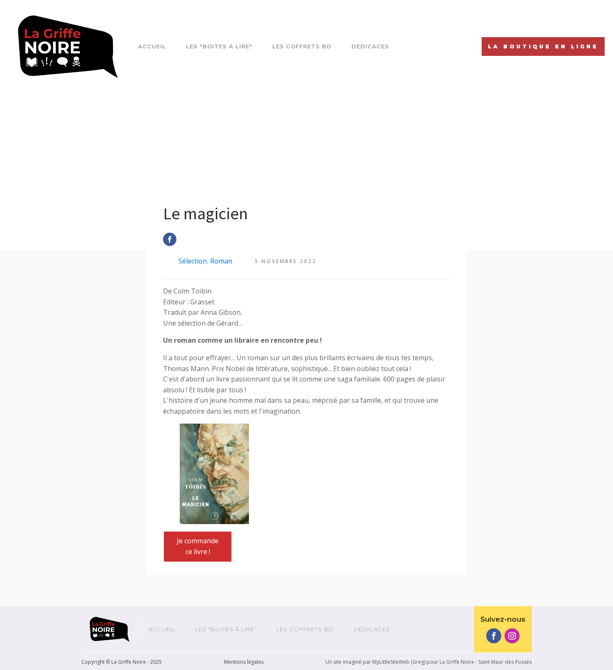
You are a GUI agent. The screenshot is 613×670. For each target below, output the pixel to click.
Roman (221, 261)
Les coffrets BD (302, 46)
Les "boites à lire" (219, 46)
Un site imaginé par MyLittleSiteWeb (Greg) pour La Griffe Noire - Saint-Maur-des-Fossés (428, 661)
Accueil (152, 46)
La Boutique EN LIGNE (543, 46)
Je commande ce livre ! (198, 546)
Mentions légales (244, 661)
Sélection (192, 261)
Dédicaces (370, 46)
